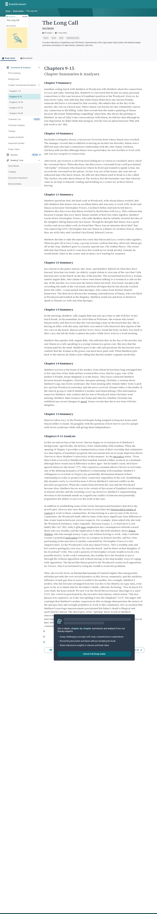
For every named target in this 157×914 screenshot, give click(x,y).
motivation (71, 537)
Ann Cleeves (48, 28)
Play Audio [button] (73, 51)
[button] (84, 51)
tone (83, 527)
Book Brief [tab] (28, 58)
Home (8, 11)
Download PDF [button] (53, 51)
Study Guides (18, 11)
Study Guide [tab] (10, 58)
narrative (118, 456)
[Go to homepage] (16, 4)
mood (84, 401)
